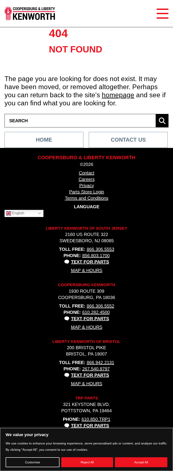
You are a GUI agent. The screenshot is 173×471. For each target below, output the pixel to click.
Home (44, 140)
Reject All (87, 462)
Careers (87, 179)
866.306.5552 (100, 305)
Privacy (86, 185)
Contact (86, 172)
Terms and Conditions (86, 198)
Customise (32, 462)
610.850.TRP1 (96, 419)
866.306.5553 (100, 249)
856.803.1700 (96, 255)
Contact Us (128, 140)
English (17, 213)
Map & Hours (86, 270)
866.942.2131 (100, 362)
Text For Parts (90, 261)
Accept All (141, 462)
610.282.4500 (96, 312)
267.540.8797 (96, 368)
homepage (118, 95)
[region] (86, 449)
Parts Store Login (86, 191)
